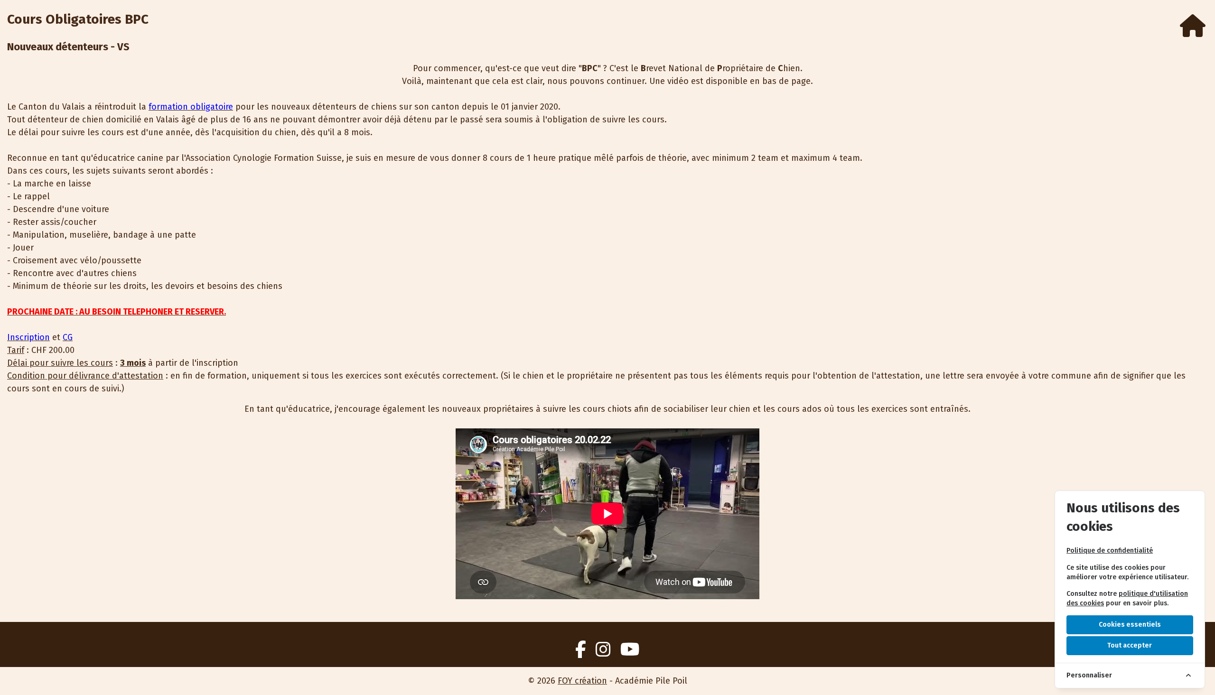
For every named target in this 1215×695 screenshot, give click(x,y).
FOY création (582, 681)
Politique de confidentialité (1109, 551)
